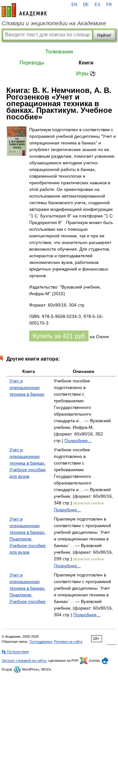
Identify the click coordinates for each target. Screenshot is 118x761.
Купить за (59, 335)
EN (74, 5)
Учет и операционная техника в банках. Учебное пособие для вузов (27, 463)
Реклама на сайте (68, 641)
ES (97, 5)
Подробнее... (78, 440)
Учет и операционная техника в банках (26, 387)
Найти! (104, 35)
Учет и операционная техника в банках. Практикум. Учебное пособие (27, 588)
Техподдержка (40, 641)
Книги (86, 62)
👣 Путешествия (15, 652)
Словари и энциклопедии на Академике (54, 23)
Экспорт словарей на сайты (24, 660)
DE (86, 5)
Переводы (32, 62)
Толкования (59, 51)
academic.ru (24, 10)
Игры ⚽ (86, 73)
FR (109, 5)
